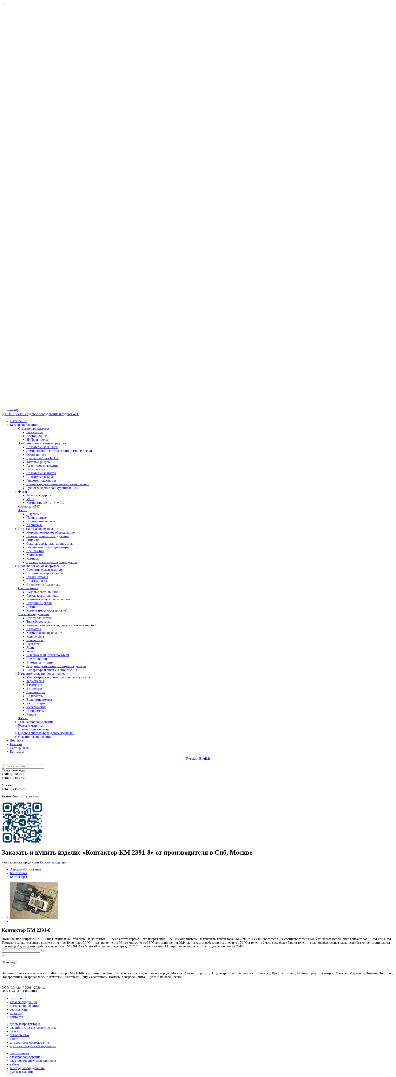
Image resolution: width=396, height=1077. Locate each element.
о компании (18, 998)
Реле (29, 651)
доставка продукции (24, 1005)
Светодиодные (36, 436)
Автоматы (33, 629)
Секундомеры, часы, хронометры (49, 543)
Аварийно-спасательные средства (42, 443)
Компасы (32, 558)
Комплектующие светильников (48, 599)
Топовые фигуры (38, 462)
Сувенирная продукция (34, 736)
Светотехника (28, 588)
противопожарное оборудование (33, 1046)
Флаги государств (38, 495)
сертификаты (19, 1009)
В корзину (9, 962)
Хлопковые (34, 525)
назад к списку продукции (20, 862)
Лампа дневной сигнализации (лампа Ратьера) (59, 450)
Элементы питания (39, 662)
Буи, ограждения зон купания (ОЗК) (52, 488)
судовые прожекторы (25, 1024)
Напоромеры (35, 710)
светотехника (19, 1053)
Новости (16, 744)
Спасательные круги (40, 476)
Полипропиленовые (40, 521)
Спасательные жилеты (42, 447)
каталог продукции (23, 1002)
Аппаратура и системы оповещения (51, 670)
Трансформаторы (38, 621)
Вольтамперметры (39, 699)
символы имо (19, 1035)
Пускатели (33, 644)
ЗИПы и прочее (37, 439)
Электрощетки (36, 658)
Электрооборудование (34, 614)
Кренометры (35, 551)
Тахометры (34, 684)
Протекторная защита (33, 729)
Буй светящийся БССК (42, 458)
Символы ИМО (29, 506)
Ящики (31, 647)
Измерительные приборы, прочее (41, 673)
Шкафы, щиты (36, 580)
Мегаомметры (36, 707)
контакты (16, 1017)
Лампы (31, 606)
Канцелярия (34, 554)
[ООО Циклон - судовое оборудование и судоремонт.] (40, 414)
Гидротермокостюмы (41, 480)
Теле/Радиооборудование (35, 722)
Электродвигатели (39, 618)
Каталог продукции (24, 424)
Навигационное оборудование (47, 536)
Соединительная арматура (44, 569)
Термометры (35, 681)
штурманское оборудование (29, 1042)
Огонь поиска (36, 454)
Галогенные (34, 432)
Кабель (23, 718)
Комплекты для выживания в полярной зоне (57, 484)
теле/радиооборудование (27, 1068)
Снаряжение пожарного (43, 584)
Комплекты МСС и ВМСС (45, 502)
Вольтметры (35, 696)
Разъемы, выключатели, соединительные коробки (61, 625)
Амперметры (35, 692)
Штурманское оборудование (38, 528)
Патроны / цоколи (39, 603)
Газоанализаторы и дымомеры (47, 547)
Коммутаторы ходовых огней (47, 610)
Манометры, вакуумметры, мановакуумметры (58, 677)
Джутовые (33, 514)
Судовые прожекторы (33, 428)
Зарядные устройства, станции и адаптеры (56, 666)
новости (15, 1013)
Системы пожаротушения (44, 573)
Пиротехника (35, 469)
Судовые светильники (42, 592)
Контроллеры (35, 636)
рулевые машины (22, 1071)
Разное (31, 714)
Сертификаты (19, 748)
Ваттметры (34, 688)
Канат (22, 510)
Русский (192, 758)
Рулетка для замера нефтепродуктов (51, 562)
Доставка (16, 740)
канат (14, 1038)
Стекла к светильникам (42, 595)
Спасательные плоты (41, 473)
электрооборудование (25, 1057)
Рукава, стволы (37, 577)
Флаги (22, 491)
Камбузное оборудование (44, 632)
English (204, 758)
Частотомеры (35, 703)
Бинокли (32, 540)
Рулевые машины (30, 725)
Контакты (17, 751)
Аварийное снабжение (42, 465)
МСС (30, 499)
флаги (14, 1031)
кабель (14, 1064)
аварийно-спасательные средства (33, 1027)
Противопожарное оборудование (41, 566)
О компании (18, 421)
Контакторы (35, 640)
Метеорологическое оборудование (50, 532)
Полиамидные (36, 517)
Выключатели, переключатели (47, 655)
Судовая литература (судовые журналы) (46, 733)
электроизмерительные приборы (33, 1060)
